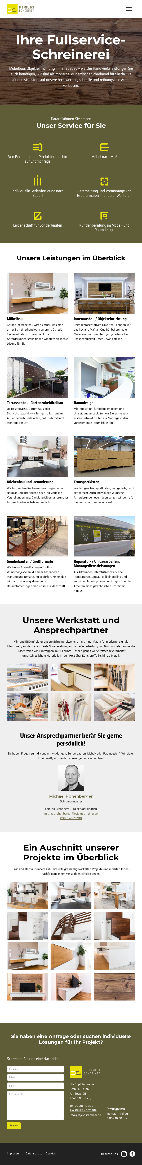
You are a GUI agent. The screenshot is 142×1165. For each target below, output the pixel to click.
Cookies (51, 1153)
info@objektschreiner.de (85, 1115)
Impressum (14, 1153)
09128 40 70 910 (71, 818)
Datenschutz (33, 1153)
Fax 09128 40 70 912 (83, 1110)
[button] (129, 9)
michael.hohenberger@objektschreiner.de (71, 813)
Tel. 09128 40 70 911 (83, 1105)
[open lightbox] (27, 677)
